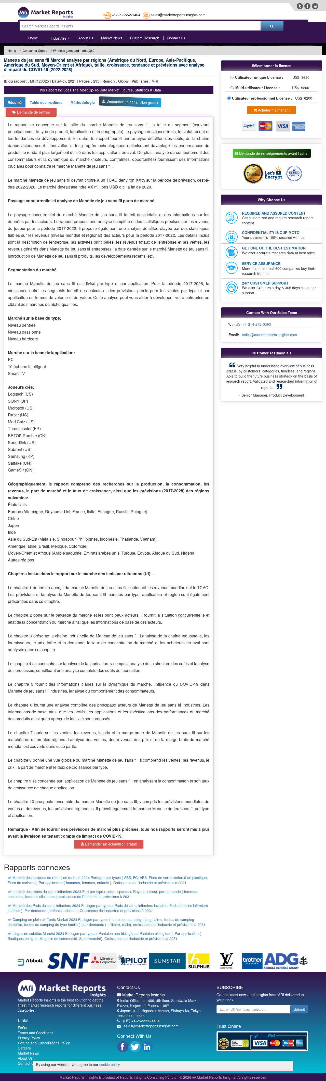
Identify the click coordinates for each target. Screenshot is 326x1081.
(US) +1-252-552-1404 (141, 1020)
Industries (58, 38)
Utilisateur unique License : (260, 77)
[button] (232, 380)
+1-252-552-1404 (126, 14)
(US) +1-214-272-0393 (252, 324)
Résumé (15, 102)
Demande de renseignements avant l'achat (273, 153)
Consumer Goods (34, 50)
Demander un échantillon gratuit (131, 101)
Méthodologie (83, 102)
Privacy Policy (29, 1037)
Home (33, 38)
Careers (24, 1048)
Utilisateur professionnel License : (262, 98)
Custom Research (144, 38)
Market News (111, 38)
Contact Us (176, 38)
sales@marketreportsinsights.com (178, 14)
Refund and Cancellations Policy (44, 1042)
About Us (85, 38)
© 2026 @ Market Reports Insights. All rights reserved (223, 1077)
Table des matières (46, 102)
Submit (299, 1009)
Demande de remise (33, 112)
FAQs (22, 1027)
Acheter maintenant (273, 110)
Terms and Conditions (35, 1032)
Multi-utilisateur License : (258, 87)
